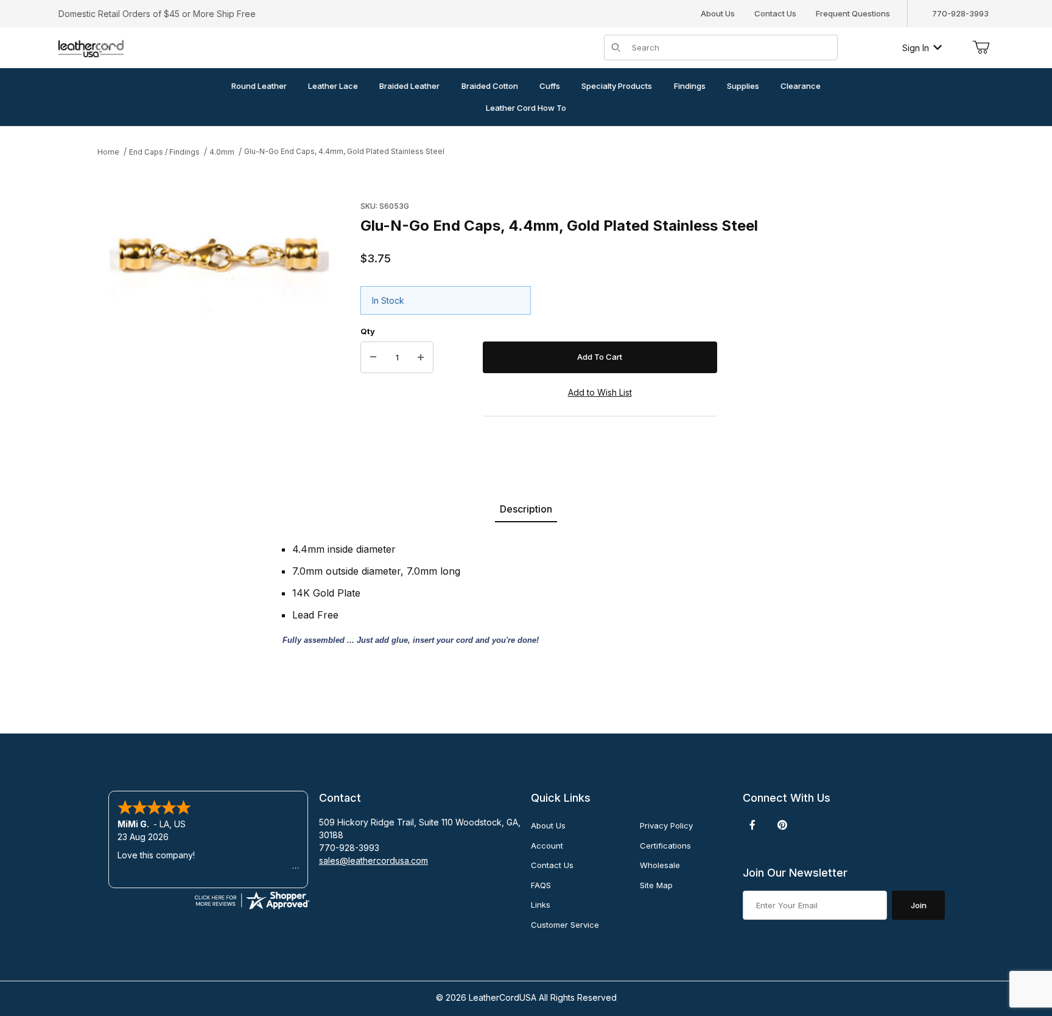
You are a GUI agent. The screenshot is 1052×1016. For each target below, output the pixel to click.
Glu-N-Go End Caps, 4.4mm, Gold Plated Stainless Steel (344, 151)
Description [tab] (526, 509)
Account (547, 845)
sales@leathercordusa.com (373, 860)
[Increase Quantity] (421, 357)
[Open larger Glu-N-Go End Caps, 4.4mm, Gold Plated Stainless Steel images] (219, 255)
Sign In (915, 48)
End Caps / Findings (164, 151)
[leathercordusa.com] (91, 46)
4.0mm (221, 151)
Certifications (665, 845)
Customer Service (565, 925)
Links (540, 904)
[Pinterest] (782, 825)
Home (108, 151)
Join (919, 905)
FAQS (541, 885)
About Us (718, 13)
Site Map (656, 885)
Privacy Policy (666, 825)
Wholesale (660, 865)
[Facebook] (752, 825)
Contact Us (775, 13)
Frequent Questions (853, 13)
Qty (367, 331)
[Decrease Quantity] (373, 357)
